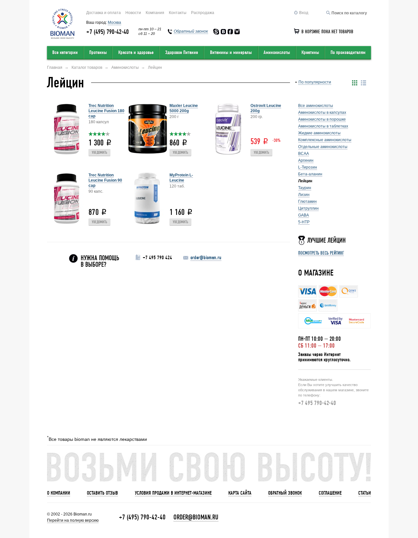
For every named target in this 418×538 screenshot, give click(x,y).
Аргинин (306, 160)
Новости (133, 12)
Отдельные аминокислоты (322, 146)
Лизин (304, 194)
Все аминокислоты (315, 105)
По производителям (347, 52)
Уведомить (99, 153)
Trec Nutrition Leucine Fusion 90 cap (105, 180)
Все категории (65, 52)
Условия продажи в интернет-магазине (173, 493)
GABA (303, 215)
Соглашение (330, 493)
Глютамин (307, 201)
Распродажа (202, 12)
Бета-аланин (310, 174)
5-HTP (304, 222)
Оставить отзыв (102, 493)
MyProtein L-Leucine (181, 178)
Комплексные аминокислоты (324, 140)
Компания (155, 12)
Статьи (364, 493)
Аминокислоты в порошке (322, 119)
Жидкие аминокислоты (319, 133)
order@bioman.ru (205, 258)
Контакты (177, 12)
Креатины (310, 52)
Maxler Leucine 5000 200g (183, 108)
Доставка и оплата (103, 12)
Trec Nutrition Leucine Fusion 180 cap (106, 110)
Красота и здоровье (135, 52)
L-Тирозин (307, 167)
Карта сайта (239, 493)
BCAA (303, 153)
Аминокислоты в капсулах (322, 112)
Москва (114, 22)
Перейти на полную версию (73, 520)
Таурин (304, 188)
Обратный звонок (285, 493)
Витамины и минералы (231, 52)
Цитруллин (308, 208)
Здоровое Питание (181, 52)
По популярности (314, 82)
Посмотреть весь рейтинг (321, 253)
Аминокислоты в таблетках (323, 126)
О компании (58, 493)
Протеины (98, 52)
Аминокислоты (277, 52)
